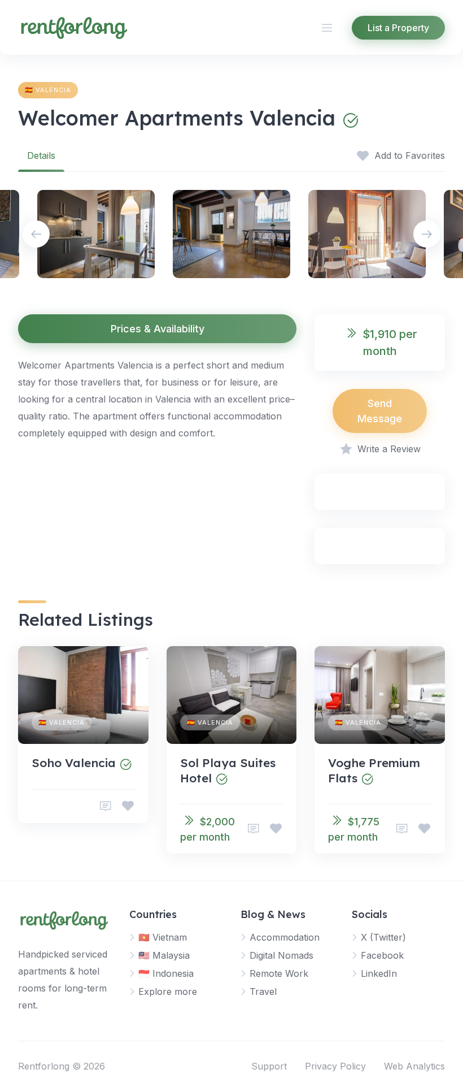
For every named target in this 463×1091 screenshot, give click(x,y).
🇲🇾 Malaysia (164, 955)
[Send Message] (105, 806)
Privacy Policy (335, 1066)
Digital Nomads (281, 955)
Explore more (167, 991)
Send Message (379, 411)
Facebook (382, 955)
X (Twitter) (383, 937)
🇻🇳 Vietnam (162, 937)
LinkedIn (379, 973)
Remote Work (279, 973)
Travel (263, 991)
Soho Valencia (74, 762)
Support (269, 1066)
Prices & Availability (157, 329)
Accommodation (285, 937)
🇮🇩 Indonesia (166, 973)
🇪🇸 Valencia (48, 90)
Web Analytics (414, 1066)
